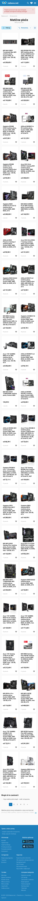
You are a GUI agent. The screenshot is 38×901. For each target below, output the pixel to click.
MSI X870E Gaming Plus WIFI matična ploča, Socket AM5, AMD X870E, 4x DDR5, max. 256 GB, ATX (28, 735)
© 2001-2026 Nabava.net (8, 895)
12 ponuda (5, 747)
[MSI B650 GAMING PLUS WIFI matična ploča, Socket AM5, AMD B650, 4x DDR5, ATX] (28, 195)
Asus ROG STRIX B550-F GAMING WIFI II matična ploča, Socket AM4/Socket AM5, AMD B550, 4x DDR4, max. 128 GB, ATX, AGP (9, 775)
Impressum (4, 851)
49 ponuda (23, 557)
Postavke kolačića (6, 849)
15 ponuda (5, 66)
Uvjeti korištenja (5, 845)
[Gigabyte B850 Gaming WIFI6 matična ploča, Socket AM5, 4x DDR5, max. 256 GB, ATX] (28, 497)
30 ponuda (5, 331)
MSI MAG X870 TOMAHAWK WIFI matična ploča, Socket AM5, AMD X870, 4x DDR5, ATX (9, 583)
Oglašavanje (4, 842)
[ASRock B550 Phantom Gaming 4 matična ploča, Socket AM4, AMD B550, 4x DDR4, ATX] (10, 231)
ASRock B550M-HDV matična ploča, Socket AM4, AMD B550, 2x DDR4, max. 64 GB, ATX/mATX (9, 431)
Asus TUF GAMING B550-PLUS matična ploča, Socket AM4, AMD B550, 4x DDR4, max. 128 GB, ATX (9, 619)
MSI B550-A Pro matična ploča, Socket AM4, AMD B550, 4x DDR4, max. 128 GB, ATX (9, 697)
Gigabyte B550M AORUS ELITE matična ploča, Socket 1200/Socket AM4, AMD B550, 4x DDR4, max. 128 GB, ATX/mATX (10, 169)
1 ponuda (5, 406)
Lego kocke (4, 886)
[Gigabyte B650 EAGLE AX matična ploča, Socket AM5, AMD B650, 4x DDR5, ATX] (10, 269)
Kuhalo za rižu (5, 879)
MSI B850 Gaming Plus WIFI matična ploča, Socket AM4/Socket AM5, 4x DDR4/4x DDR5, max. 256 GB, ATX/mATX (10, 320)
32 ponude (5, 445)
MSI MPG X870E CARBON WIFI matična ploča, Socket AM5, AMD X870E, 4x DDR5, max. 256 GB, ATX (28, 698)
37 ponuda (5, 483)
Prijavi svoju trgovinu (7, 858)
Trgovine (3, 860)
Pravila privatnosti (6, 847)
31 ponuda (23, 671)
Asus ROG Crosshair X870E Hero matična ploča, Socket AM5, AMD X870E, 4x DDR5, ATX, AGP (28, 547)
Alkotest (23, 890)
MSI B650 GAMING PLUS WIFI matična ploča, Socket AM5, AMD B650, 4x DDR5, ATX (27, 207)
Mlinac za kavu (5, 881)
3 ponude (5, 104)
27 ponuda (23, 294)
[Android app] (28, 841)
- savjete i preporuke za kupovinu (10, 831)
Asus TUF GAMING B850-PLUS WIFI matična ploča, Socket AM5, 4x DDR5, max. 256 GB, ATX (9, 358)
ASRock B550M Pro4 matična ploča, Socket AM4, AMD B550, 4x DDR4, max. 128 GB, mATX (28, 357)
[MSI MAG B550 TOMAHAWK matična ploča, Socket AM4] (10, 383)
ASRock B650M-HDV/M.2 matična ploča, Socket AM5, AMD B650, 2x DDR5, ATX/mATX (27, 395)
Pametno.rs (20, 895)
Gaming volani (25, 886)
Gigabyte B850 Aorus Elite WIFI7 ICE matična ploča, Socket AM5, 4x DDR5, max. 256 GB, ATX (28, 774)
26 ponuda (23, 787)
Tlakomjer (24, 888)
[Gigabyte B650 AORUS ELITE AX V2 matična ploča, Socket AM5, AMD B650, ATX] (10, 195)
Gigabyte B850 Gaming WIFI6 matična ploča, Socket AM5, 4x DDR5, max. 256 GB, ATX (27, 510)
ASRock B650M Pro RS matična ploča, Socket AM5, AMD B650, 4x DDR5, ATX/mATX (27, 130)
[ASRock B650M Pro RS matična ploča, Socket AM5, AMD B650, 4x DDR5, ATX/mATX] (28, 118)
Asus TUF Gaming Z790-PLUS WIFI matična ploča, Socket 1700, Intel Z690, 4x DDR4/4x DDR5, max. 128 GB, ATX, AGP (9, 659)
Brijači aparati (25, 881)
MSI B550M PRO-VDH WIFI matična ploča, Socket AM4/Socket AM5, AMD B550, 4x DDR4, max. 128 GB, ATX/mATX (28, 55)
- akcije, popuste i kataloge (8, 834)
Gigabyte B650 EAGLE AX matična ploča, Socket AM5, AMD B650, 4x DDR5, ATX (10, 280)
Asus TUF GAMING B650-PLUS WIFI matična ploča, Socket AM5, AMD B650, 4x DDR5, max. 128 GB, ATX (27, 620)
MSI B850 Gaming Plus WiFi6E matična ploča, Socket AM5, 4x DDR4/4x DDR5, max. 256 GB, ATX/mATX (27, 658)
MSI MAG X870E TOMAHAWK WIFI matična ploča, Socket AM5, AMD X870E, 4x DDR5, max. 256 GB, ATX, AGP (28, 93)
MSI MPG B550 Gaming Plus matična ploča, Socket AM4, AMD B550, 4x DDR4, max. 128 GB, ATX (10, 547)
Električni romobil (26, 875)
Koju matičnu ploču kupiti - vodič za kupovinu (17, 799)
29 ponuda (23, 483)
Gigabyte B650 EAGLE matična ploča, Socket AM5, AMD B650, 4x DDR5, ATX (28, 582)
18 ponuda (23, 66)
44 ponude (5, 294)
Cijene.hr (3, 898)
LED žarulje (24, 877)
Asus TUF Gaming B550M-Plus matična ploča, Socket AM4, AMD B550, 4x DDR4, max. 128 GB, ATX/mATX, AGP (27, 472)
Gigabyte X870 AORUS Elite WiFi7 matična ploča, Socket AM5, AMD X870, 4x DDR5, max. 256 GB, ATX (9, 510)
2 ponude (5, 218)
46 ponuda (5, 671)
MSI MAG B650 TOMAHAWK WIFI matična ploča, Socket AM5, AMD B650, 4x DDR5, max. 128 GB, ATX (9, 93)
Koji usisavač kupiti (22, 866)
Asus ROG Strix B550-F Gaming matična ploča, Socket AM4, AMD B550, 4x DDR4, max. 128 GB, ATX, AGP (28, 244)
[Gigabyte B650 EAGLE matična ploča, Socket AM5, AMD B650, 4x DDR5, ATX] (28, 571)
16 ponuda (23, 369)
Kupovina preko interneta (23, 858)
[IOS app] (28, 846)
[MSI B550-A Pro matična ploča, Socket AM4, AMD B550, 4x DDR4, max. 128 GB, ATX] (10, 685)
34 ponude (5, 369)
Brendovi (3, 862)
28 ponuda (5, 631)
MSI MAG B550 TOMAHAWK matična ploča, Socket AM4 (10, 393)
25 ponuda (23, 104)
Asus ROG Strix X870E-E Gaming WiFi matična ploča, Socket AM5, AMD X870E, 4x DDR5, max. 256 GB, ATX (28, 168)
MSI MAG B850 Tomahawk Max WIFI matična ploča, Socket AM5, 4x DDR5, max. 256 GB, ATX (9, 55)
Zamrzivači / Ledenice (27, 879)
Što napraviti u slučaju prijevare (25, 860)
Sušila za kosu (5, 888)
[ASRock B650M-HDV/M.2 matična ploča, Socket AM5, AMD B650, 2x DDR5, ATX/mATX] (28, 383)
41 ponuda (5, 181)
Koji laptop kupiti (21, 862)
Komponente (13, 16)
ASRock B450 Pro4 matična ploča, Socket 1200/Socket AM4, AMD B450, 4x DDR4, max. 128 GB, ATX (27, 282)
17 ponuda (23, 709)
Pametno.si (28, 895)
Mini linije (3, 875)
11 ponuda (5, 557)
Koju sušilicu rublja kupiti (23, 868)
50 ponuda (23, 445)
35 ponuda (5, 521)
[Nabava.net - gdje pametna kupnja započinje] (9, 3)
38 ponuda (23, 593)
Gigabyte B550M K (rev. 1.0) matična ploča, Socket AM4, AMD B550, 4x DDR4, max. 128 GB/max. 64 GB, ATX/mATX (10, 472)
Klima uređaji (5, 884)
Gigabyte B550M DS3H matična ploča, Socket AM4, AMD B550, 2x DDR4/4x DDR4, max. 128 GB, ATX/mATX (9, 131)
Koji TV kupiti (20, 864)
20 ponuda (23, 181)
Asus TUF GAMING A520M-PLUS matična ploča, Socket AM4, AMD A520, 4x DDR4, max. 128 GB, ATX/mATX (9, 736)
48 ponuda (23, 331)
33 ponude (5, 142)
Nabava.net (4, 16)
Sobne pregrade (25, 884)
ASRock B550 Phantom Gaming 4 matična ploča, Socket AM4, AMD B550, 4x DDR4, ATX (9, 243)
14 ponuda (23, 142)
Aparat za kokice (6, 877)
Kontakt (3, 840)
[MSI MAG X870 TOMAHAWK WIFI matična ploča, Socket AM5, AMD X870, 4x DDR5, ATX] (10, 571)
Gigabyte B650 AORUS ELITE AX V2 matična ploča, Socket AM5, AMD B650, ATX (9, 207)
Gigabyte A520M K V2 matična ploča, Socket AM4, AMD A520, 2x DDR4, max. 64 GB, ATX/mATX (28, 319)
